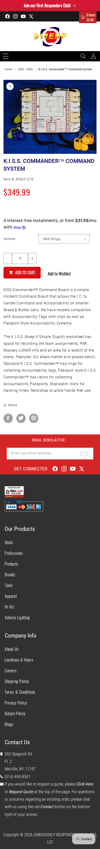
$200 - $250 (25, 69)
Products (11, 564)
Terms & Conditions (20, 692)
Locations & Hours (19, 660)
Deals (9, 542)
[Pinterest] (33, 418)
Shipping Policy (17, 681)
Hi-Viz (9, 607)
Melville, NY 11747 (20, 768)
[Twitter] (21, 418)
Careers (11, 670)
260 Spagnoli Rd (18, 753)
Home (8, 69)
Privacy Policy (16, 703)
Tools (9, 585)
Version (9, 239)
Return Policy (15, 713)
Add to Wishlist (59, 274)
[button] (88, 17)
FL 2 (8, 761)
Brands (10, 574)
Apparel (11, 596)
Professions (14, 553)
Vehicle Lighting (17, 617)
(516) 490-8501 (18, 776)
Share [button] (12, 405)
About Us (12, 649)
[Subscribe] (83, 453)
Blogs (9, 724)
